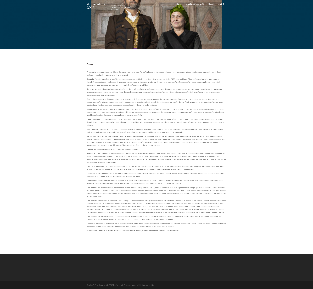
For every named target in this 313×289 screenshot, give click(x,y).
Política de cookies (147, 285)
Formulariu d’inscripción (195, 4)
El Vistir (221, 4)
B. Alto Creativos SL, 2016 (103, 285)
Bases (178, 4)
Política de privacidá (131, 285)
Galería (211, 4)
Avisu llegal (118, 285)
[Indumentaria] (108, 8)
